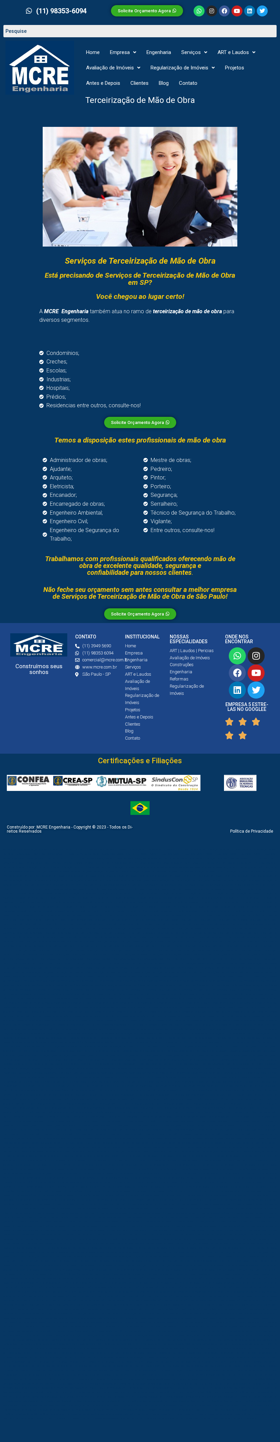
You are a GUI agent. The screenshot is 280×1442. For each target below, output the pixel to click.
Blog (164, 83)
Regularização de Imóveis (179, 68)
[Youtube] (237, 10)
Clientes (139, 83)
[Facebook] (224, 10)
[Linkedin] (249, 10)
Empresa (120, 52)
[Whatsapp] (199, 10)
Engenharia (158, 52)
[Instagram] (211, 10)
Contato (188, 83)
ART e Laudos (233, 52)
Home (93, 52)
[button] (123, 52)
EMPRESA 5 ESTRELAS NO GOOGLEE (246, 707)
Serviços (191, 52)
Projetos (234, 68)
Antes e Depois (103, 83)
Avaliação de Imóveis (110, 68)
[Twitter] (262, 10)
